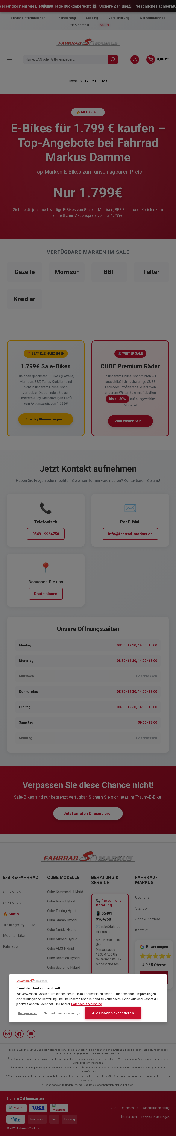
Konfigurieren (27, 1013)
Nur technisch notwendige (62, 1013)
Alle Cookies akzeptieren (113, 1013)
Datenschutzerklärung (86, 1004)
